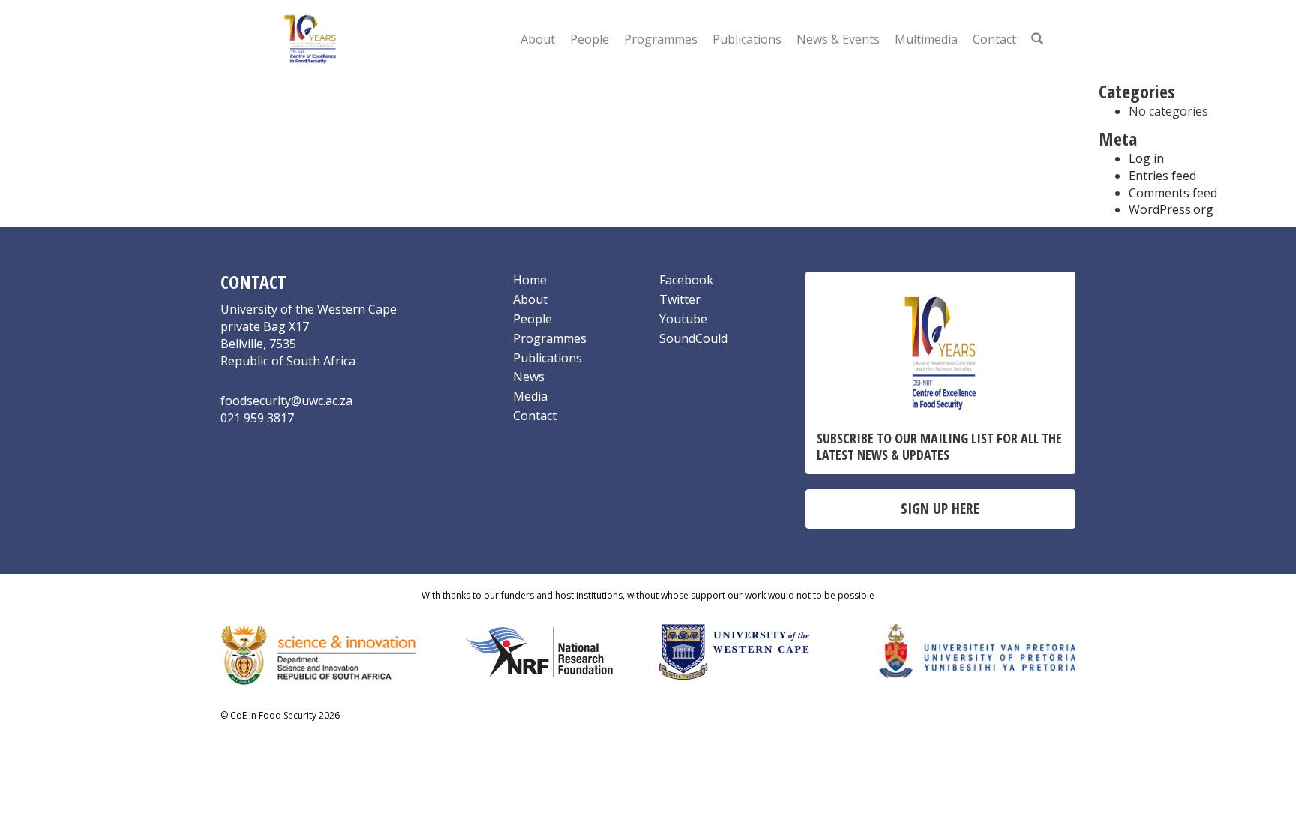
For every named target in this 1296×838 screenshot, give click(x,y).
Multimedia (926, 39)
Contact (994, 39)
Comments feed (1173, 193)
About (537, 39)
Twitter (679, 299)
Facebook (686, 280)
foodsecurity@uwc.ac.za (286, 400)
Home (530, 280)
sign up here (940, 508)
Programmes (661, 39)
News (528, 376)
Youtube (683, 319)
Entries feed (1162, 175)
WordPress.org (1171, 209)
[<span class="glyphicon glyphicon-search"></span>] (1037, 39)
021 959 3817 (257, 418)
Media (530, 396)
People (589, 39)
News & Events (838, 39)
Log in (1146, 158)
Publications (747, 39)
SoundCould (693, 338)
